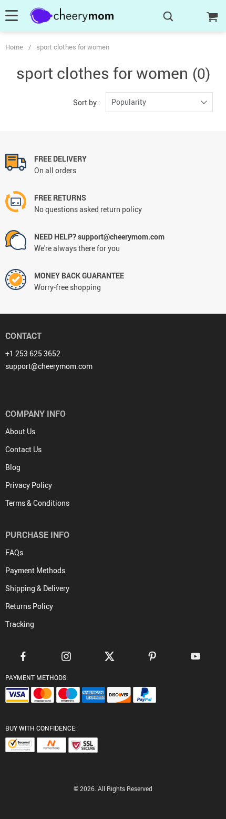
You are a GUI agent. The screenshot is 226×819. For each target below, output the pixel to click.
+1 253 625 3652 (32, 353)
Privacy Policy (28, 485)
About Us (20, 431)
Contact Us (23, 449)
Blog (12, 467)
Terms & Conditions (37, 503)
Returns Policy (29, 606)
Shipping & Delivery (37, 588)
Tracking (19, 624)
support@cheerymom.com (49, 366)
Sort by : (86, 102)
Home (14, 47)
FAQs (14, 552)
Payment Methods (35, 570)
